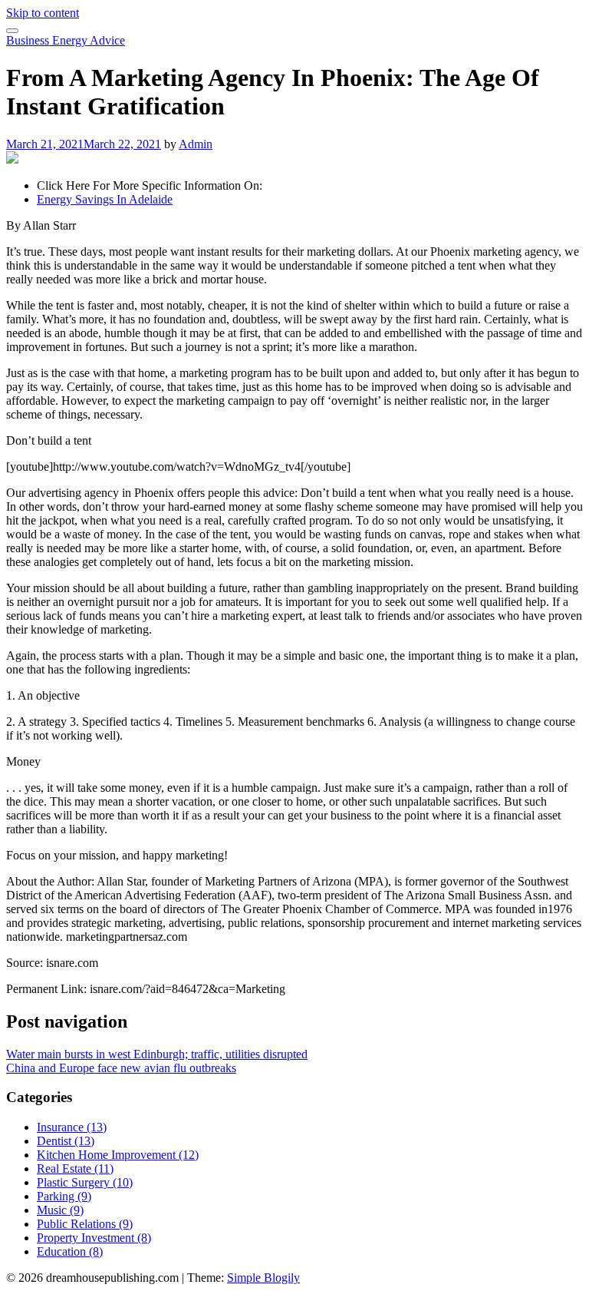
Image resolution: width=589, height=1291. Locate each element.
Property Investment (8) (94, 1237)
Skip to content (42, 12)
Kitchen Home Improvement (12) (118, 1154)
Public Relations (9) (85, 1223)
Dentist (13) (65, 1140)
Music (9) (60, 1210)
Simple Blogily (263, 1277)
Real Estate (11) (75, 1168)
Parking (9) (64, 1196)
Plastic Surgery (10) (85, 1182)
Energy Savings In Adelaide (105, 199)
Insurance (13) (72, 1127)
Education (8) (70, 1251)
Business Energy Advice (65, 40)
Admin (195, 144)
